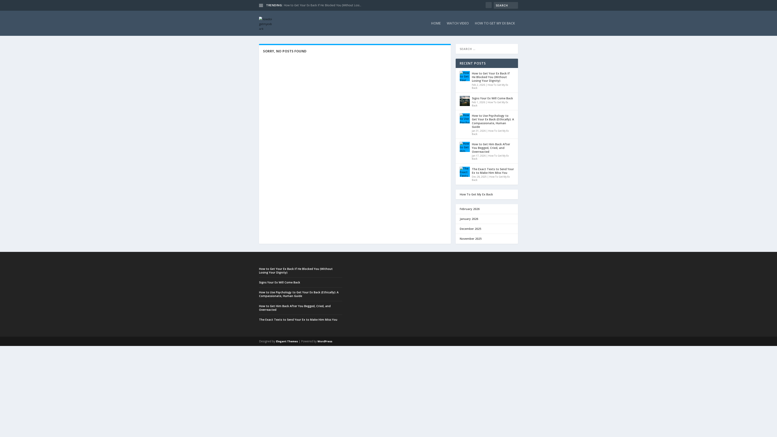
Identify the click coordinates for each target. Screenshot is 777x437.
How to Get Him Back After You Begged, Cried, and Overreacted (491, 147)
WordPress (324, 341)
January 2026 (469, 219)
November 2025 (471, 239)
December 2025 (470, 229)
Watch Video (458, 23)
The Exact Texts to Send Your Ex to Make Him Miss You (493, 171)
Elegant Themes (287, 341)
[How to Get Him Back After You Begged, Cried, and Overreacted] (465, 147)
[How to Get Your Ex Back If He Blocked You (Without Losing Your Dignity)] (465, 76)
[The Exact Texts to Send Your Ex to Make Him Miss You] (465, 172)
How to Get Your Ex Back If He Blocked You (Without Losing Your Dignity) (491, 77)
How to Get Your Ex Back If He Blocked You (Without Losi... (322, 5)
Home (436, 23)
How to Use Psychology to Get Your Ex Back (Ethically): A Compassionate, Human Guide (493, 121)
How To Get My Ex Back (495, 23)
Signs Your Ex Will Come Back (492, 98)
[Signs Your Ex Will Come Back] (465, 101)
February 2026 (470, 209)
